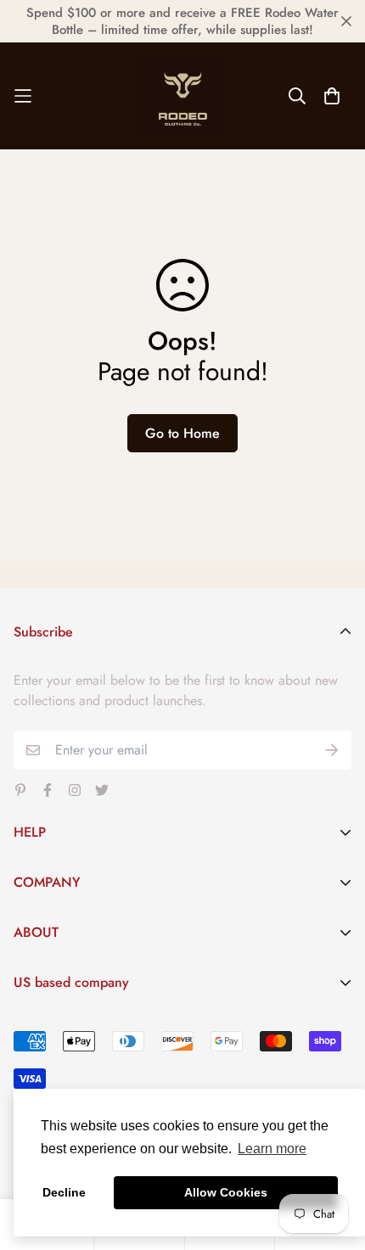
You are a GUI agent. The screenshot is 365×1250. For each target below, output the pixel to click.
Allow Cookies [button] (225, 1192)
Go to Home (182, 433)
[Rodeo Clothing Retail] (182, 95)
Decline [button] (64, 1192)
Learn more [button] (272, 1148)
